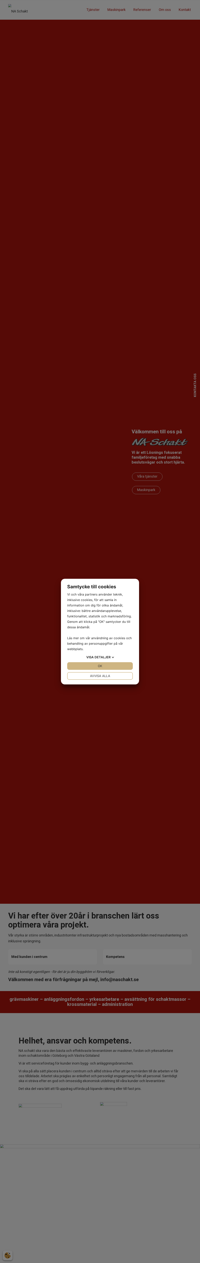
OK (100, 666)
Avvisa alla (100, 676)
